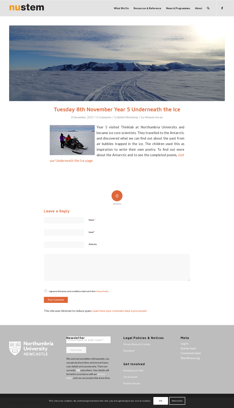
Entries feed (188, 348)
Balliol (121, 117)
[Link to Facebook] (222, 8)
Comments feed (191, 353)
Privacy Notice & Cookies (136, 344)
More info (177, 400)
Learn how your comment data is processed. (120, 310)
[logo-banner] (26, 8)
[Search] (208, 8)
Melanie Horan (154, 117)
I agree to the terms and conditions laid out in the (79, 291)
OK (160, 400)
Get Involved (130, 376)
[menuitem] (121, 8)
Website (93, 244)
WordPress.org (190, 358)
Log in (184, 343)
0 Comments (104, 117)
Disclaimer (129, 350)
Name (92, 219)
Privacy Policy (102, 291)
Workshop (132, 117)
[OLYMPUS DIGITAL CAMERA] (117, 63)
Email (92, 232)
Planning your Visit (133, 370)
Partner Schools (131, 383)
